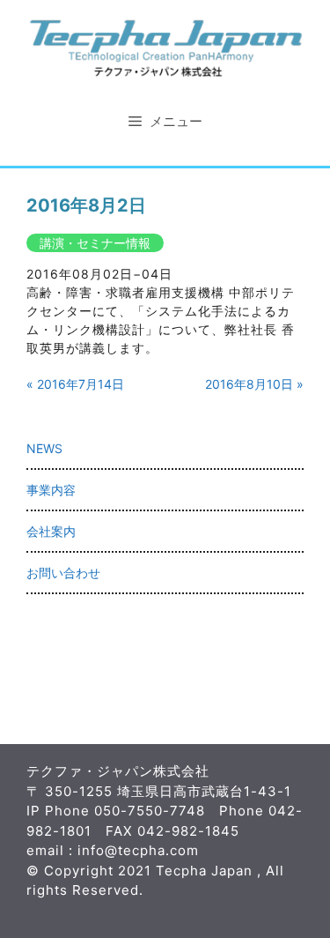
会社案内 (51, 531)
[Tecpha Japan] (165, 46)
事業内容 (51, 489)
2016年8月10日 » (254, 383)
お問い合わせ (63, 572)
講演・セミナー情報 (95, 242)
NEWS (44, 448)
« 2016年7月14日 (75, 383)
